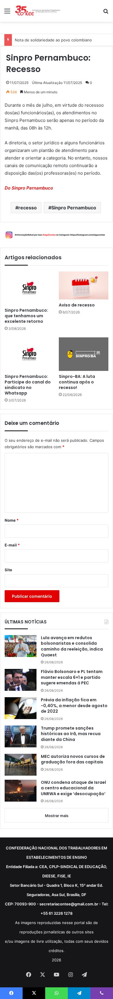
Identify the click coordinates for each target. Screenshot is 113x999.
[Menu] (7, 13)
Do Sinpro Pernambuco (29, 188)
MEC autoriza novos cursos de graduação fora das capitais (73, 759)
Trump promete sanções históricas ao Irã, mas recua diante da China (71, 733)
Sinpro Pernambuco (73, 208)
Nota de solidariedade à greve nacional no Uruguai (60, 40)
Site (8, 569)
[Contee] (37, 11)
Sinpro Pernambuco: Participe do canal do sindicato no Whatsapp (28, 385)
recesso (27, 208)
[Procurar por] (106, 13)
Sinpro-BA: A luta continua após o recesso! (77, 382)
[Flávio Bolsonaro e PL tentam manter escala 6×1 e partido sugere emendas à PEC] (21, 680)
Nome (12, 520)
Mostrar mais (56, 815)
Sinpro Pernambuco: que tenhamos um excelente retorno (26, 316)
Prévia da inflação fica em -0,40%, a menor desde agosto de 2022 (74, 705)
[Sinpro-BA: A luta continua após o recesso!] (83, 354)
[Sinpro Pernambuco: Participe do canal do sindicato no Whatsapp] (29, 354)
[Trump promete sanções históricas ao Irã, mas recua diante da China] (21, 736)
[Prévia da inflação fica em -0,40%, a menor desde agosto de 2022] (21, 708)
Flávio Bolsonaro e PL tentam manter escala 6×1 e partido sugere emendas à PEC (72, 677)
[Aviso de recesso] (83, 285)
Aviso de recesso (77, 305)
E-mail (12, 545)
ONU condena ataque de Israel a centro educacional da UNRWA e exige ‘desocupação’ (73, 788)
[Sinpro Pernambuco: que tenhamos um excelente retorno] (29, 288)
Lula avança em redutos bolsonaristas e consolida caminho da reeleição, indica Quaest (72, 646)
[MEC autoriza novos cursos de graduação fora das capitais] (21, 765)
